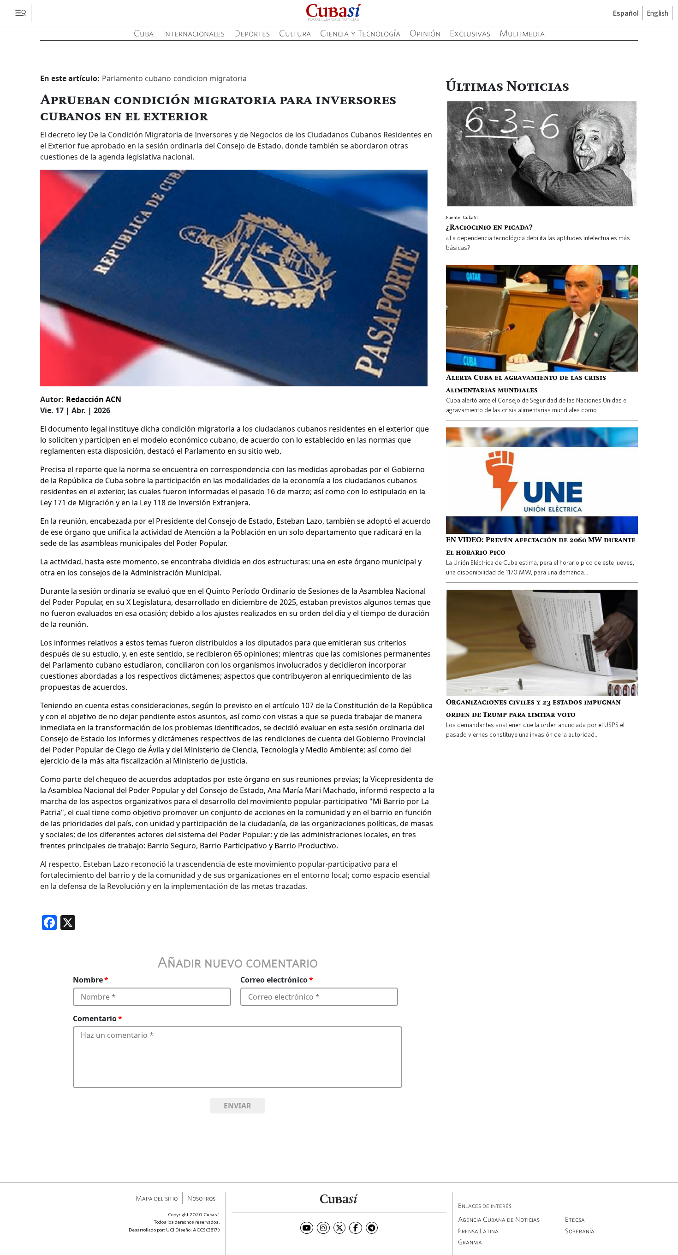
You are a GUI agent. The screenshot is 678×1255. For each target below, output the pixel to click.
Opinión (425, 33)
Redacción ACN (93, 399)
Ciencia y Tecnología (360, 33)
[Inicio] (339, 1198)
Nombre (88, 980)
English (657, 13)
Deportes (252, 33)
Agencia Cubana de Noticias (499, 1219)
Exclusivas (470, 33)
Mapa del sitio (157, 1198)
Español (626, 13)
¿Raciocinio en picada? (489, 228)
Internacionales (194, 33)
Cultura (295, 33)
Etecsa (575, 1219)
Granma (470, 1242)
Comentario (95, 1018)
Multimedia (522, 33)
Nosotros (201, 1198)
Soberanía (580, 1231)
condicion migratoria (210, 78)
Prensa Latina (478, 1231)
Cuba (144, 33)
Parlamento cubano (136, 78)
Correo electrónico (274, 980)
